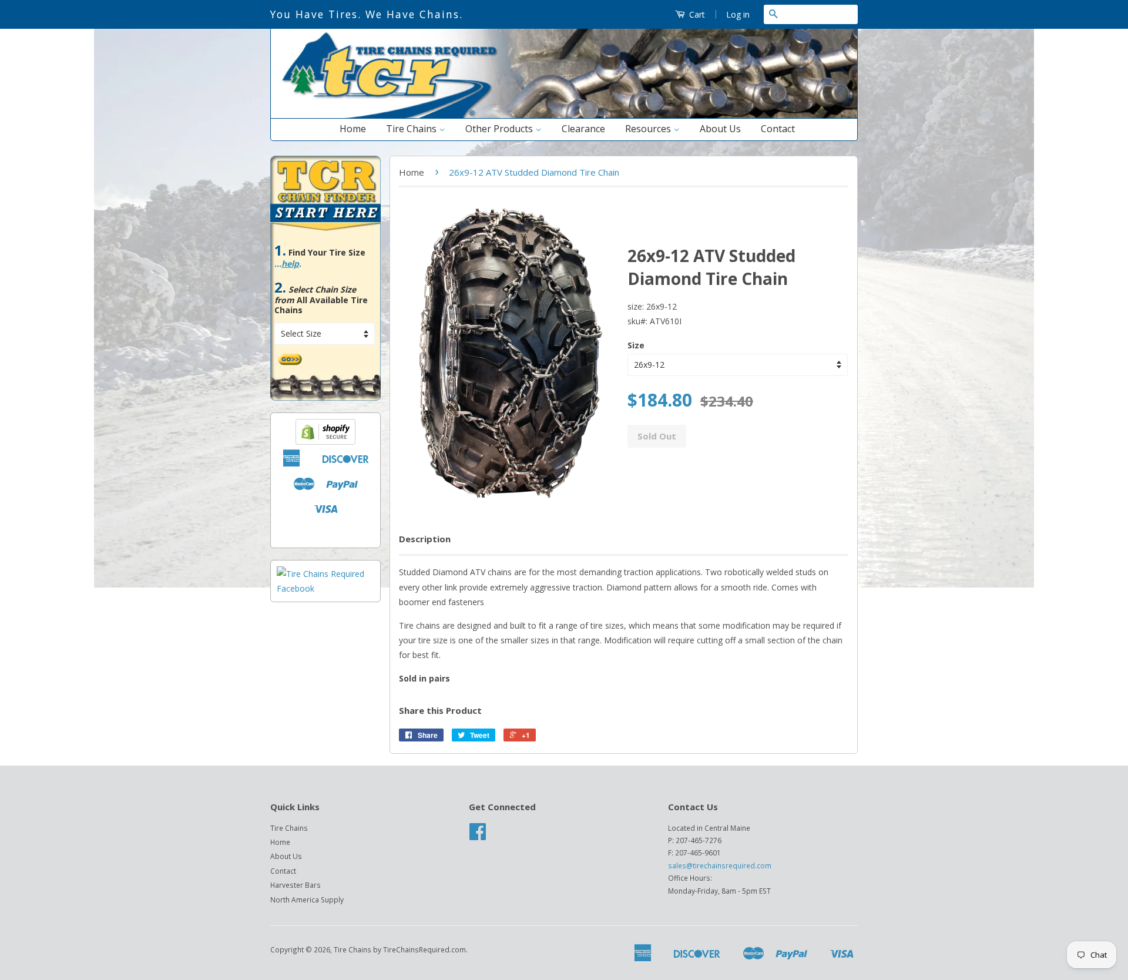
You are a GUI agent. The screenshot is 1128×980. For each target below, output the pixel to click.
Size (635, 345)
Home (353, 128)
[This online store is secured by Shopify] (325, 441)
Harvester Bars (295, 885)
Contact (778, 128)
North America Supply (307, 899)
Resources (649, 128)
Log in (738, 14)
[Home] (564, 115)
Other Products (500, 128)
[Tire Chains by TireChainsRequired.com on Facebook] (477, 835)
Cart (696, 14)
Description (425, 539)
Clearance (583, 128)
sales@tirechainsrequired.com (719, 865)
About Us (720, 128)
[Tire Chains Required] (325, 588)
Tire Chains (412, 128)
